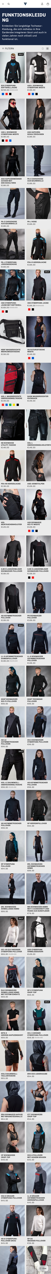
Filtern (9, 48)
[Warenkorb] (48, 4)
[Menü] (3, 4)
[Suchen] (9, 4)
